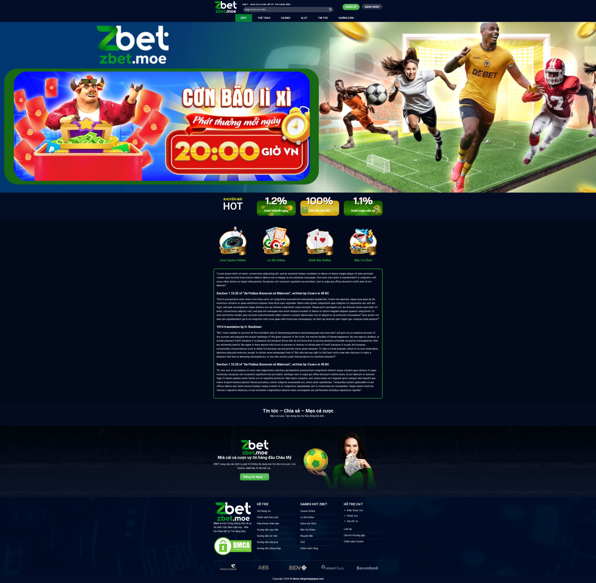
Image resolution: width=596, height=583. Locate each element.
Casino (285, 17)
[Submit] (330, 9)
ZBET (243, 17)
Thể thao (263, 17)
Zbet (216, 523)
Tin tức (323, 17)
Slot (304, 17)
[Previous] (16, 107)
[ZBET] (225, 7)
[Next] (580, 107)
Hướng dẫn (346, 17)
